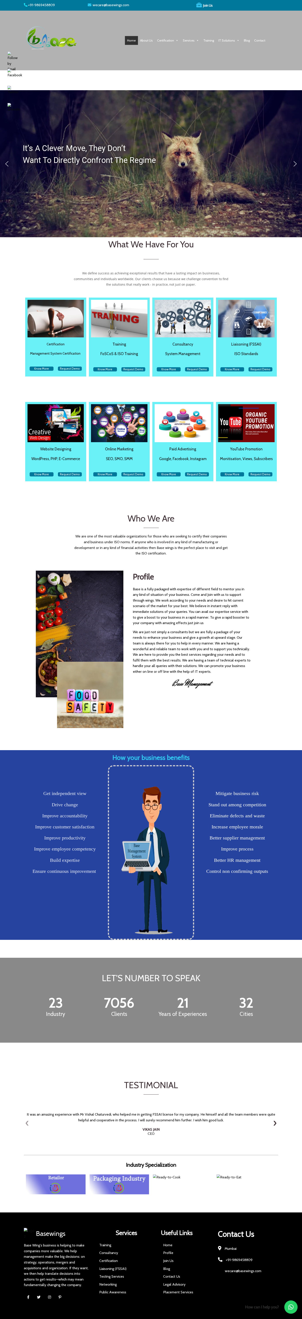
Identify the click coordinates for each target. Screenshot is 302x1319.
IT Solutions (226, 40)
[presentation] (27, 1123)
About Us (146, 40)
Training (208, 40)
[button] (6, 163)
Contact (259, 40)
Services (189, 40)
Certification (165, 40)
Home (131, 40)
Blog (247, 40)
